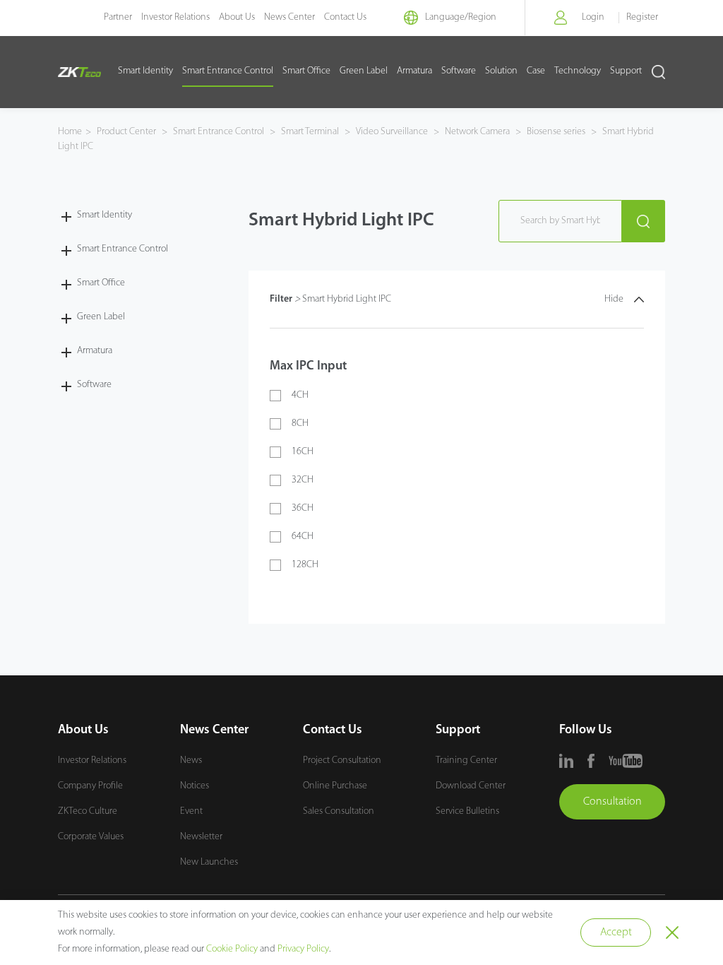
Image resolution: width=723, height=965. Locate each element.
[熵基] (79, 72)
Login (593, 17)
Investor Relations (175, 17)
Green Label (364, 71)
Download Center (471, 786)
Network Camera (477, 131)
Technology (577, 71)
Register (642, 17)
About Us (237, 17)
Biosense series (556, 131)
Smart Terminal (310, 131)
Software (458, 71)
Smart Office (306, 71)
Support (626, 71)
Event (191, 811)
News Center (289, 17)
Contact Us (345, 17)
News (191, 760)
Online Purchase (335, 786)
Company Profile (90, 786)
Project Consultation (342, 760)
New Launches (209, 862)
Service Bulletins (467, 811)
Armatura (414, 71)
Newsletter (201, 836)
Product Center (127, 131)
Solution (501, 71)
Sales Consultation (338, 811)
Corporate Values (91, 836)
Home (70, 131)
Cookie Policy (232, 949)
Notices (194, 786)
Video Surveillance (392, 131)
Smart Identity (145, 71)
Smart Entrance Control (227, 71)
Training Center (466, 760)
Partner (118, 17)
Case (536, 71)
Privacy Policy (303, 949)
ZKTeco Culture (87, 811)
